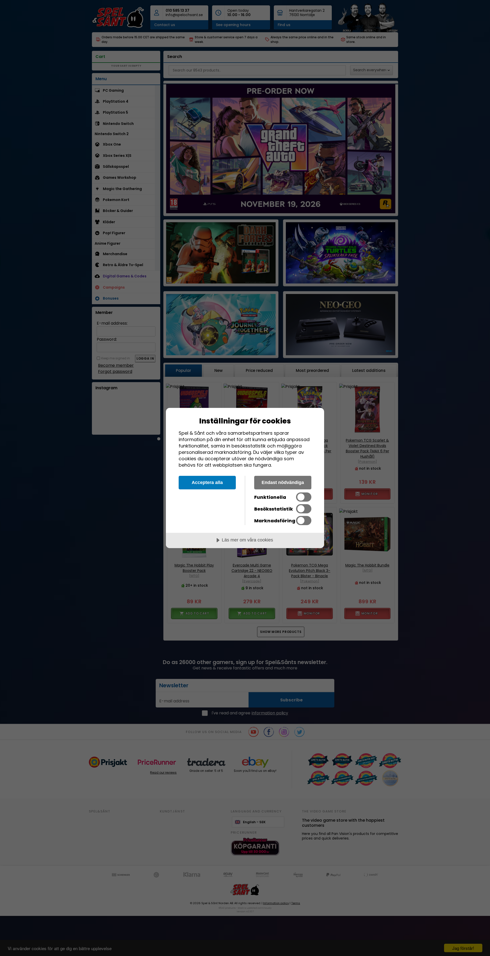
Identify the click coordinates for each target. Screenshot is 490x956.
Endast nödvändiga (283, 482)
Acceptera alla (207, 482)
